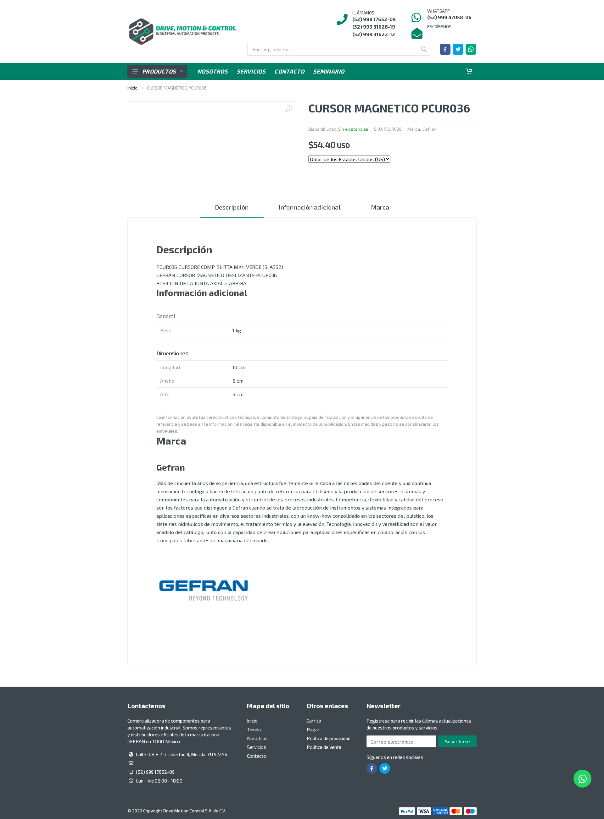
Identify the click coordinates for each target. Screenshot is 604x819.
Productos (159, 71)
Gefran (429, 129)
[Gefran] (203, 591)
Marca (380, 207)
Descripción (232, 207)
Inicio (132, 87)
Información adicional (310, 207)
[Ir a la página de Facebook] (445, 49)
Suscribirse (457, 741)
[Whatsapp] (471, 49)
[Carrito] (469, 71)
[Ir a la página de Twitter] (458, 49)
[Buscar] (423, 49)
